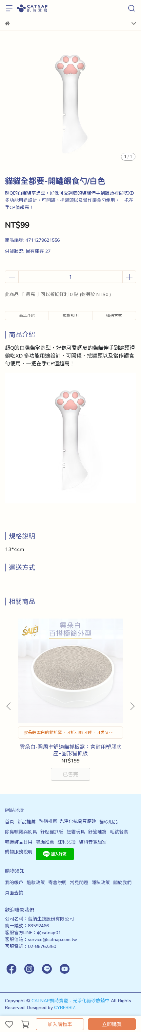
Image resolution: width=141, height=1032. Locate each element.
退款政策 (36, 882)
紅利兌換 (66, 842)
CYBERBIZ (64, 1007)
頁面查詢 (14, 892)
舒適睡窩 (97, 831)
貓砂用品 (108, 821)
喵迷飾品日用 (18, 842)
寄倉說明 (57, 882)
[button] (132, 706)
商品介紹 (27, 315)
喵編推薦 (45, 842)
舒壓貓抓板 (51, 831)
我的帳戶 (14, 882)
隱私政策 (100, 882)
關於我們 (122, 882)
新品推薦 (26, 821)
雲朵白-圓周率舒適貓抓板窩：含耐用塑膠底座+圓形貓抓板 (71, 749)
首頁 (9, 821)
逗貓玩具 (76, 831)
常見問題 (79, 882)
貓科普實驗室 (93, 842)
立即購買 (112, 1024)
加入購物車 (60, 1024)
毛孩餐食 (119, 831)
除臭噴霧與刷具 (21, 831)
